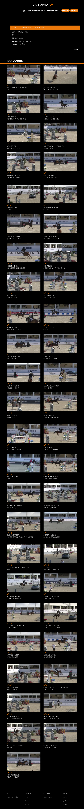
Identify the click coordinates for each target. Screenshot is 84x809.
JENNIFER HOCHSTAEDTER (52, 208)
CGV (26, 797)
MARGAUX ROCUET (13, 237)
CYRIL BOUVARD (49, 415)
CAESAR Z (10, 90)
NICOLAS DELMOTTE (13, 717)
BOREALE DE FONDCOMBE (16, 268)
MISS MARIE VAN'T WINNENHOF (55, 268)
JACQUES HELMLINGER (14, 506)
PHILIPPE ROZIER (12, 328)
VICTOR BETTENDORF (51, 717)
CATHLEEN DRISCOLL (50, 746)
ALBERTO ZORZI (12, 295)
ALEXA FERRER (11, 146)
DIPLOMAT (10, 748)
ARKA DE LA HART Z (13, 148)
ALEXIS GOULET (12, 208)
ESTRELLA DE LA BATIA (51, 449)
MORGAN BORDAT (50, 535)
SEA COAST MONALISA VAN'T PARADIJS (20, 537)
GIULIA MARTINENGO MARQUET (18, 567)
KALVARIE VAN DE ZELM (51, 119)
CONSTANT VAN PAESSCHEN (54, 146)
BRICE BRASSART (12, 687)
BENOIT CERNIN (12, 266)
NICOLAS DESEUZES (13, 775)
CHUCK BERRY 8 (49, 657)
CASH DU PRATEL (12, 297)
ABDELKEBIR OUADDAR (51, 626)
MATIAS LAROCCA (13, 655)
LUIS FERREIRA (48, 567)
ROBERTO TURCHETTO (51, 597)
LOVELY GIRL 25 (49, 599)
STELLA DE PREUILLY (13, 777)
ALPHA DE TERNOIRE (50, 177)
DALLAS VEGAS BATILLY (14, 719)
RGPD (26, 804)
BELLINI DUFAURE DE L (51, 479)
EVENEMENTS (39, 10)
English (64, 801)
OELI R (46, 330)
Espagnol (64, 804)
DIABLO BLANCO (12, 657)
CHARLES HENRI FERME (51, 477)
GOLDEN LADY (48, 210)
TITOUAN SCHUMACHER (15, 175)
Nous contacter (48, 797)
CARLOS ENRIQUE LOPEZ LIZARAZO (56, 687)
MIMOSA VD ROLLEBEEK (52, 508)
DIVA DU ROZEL (12, 689)
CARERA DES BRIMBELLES (15, 177)
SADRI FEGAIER (48, 357)
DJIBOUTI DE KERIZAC (14, 239)
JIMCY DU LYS (48, 689)
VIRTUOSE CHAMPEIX (51, 90)
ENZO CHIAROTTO (13, 357)
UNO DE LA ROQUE (50, 297)
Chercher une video (12, 797)
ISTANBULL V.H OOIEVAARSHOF (54, 628)
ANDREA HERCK (49, 117)
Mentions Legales (30, 801)
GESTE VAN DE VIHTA (14, 449)
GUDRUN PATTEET (13, 535)
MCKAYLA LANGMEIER (51, 506)
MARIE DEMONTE (12, 117)
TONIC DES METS (13, 508)
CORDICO (10, 210)
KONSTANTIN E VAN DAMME (17, 88)
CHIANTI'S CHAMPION (51, 359)
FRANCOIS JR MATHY (51, 295)
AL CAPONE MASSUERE (52, 537)
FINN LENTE (48, 388)
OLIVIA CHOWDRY (50, 655)
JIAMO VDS (10, 569)
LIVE (29, 10)
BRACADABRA (11, 628)
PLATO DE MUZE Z (50, 148)
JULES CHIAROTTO (13, 386)
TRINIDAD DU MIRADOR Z (52, 569)
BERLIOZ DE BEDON (13, 388)
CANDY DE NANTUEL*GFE (53, 239)
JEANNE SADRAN (49, 88)
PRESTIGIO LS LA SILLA (14, 330)
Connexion (74, 10)
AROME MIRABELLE (50, 748)
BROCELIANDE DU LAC (51, 417)
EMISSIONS (53, 10)
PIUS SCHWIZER (12, 477)
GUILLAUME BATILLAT (13, 597)
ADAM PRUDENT (12, 415)
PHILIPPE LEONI (48, 266)
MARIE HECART (49, 175)
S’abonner (65, 10)
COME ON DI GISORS (14, 599)
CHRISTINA (10, 479)
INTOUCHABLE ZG (13, 359)
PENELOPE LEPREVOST (51, 237)
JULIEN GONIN (48, 447)
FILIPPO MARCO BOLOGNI (15, 746)
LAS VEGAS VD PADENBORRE (16, 119)
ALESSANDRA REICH (50, 328)
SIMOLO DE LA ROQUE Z (52, 719)
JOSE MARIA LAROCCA (51, 386)
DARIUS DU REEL (12, 417)
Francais (64, 797)
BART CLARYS (11, 447)
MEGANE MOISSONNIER (15, 626)
